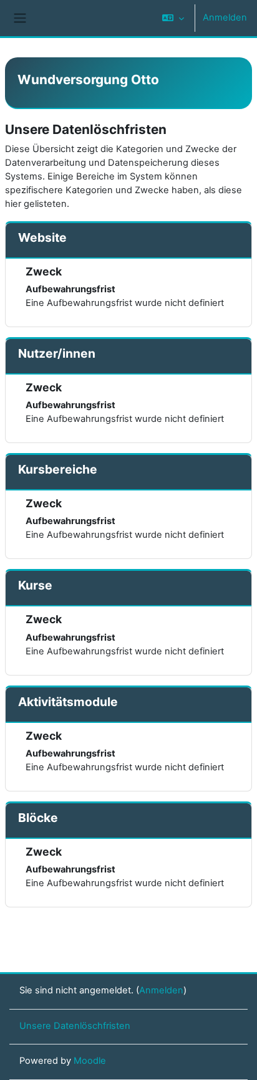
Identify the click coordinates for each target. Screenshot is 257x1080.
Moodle (90, 1060)
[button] (173, 18)
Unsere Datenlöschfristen (74, 1025)
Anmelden (225, 17)
